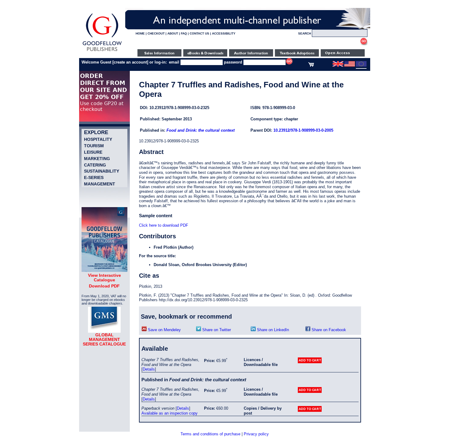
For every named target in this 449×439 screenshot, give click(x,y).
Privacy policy (256, 434)
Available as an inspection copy (169, 413)
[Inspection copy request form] (297, 55)
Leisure (93, 152)
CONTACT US (199, 33)
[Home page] (102, 51)
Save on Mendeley (164, 329)
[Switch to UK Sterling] (338, 65)
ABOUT (172, 33)
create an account (130, 62)
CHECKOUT (156, 33)
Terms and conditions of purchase (210, 434)
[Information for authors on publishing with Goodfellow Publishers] (251, 55)
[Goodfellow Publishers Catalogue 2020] (104, 270)
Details (149, 369)
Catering (95, 165)
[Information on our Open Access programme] (343, 55)
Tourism (94, 145)
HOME (140, 33)
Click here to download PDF (163, 225)
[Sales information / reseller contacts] (159, 55)
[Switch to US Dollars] (350, 65)
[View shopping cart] (311, 65)
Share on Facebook (328, 329)
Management (99, 183)
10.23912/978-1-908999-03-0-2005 (303, 130)
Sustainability (101, 171)
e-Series (94, 177)
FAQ (184, 33)
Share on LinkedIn (272, 329)
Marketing (97, 158)
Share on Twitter (216, 329)
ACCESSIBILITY (223, 33)
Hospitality (98, 139)
